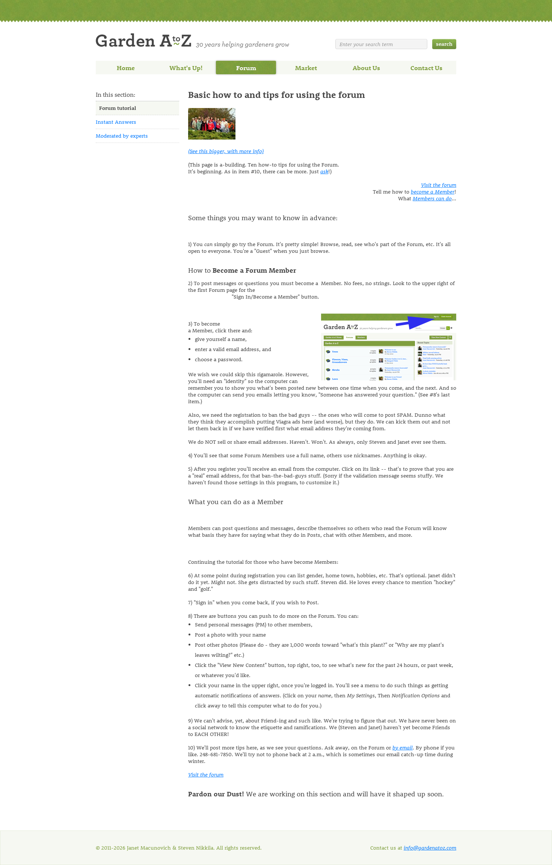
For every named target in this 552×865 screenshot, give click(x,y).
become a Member (432, 191)
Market (306, 67)
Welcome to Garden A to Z (192, 40)
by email (402, 747)
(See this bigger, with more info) (226, 151)
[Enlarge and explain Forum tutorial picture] (211, 137)
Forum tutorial (117, 107)
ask (324, 171)
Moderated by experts (122, 135)
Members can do (432, 198)
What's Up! (186, 67)
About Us (366, 67)
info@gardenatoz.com (430, 847)
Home (126, 67)
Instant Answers (116, 121)
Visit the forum (438, 184)
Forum (246, 67)
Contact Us (426, 67)
